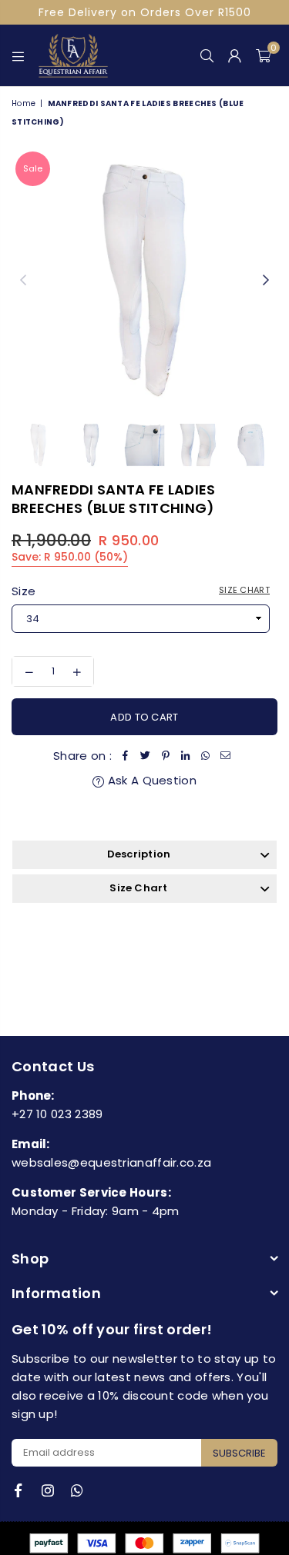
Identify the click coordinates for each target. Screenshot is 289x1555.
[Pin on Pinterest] (166, 756)
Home (23, 103)
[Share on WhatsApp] (206, 756)
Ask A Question (150, 780)
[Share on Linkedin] (186, 756)
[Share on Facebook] (126, 756)
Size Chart (244, 590)
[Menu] (18, 55)
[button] (263, 55)
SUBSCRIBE (239, 1453)
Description (139, 854)
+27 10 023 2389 (57, 1114)
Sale (32, 168)
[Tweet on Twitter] (146, 756)
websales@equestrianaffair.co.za (111, 1162)
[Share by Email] (226, 756)
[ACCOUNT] (235, 55)
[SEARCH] (207, 55)
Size (141, 591)
